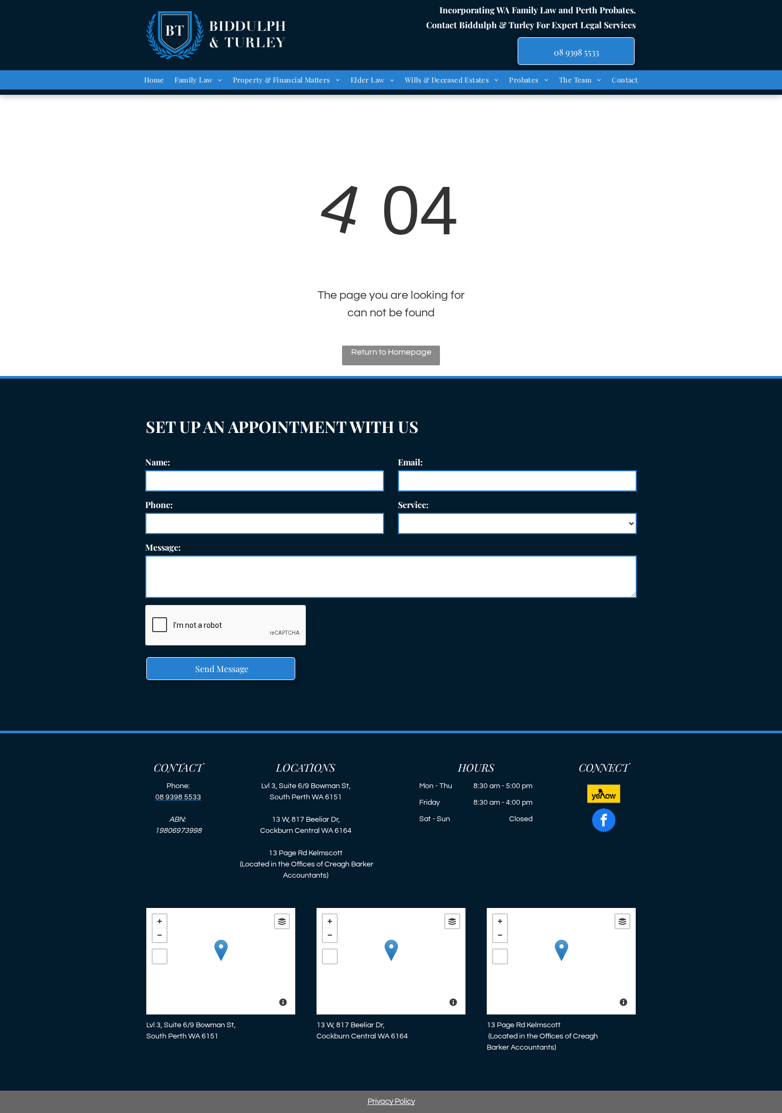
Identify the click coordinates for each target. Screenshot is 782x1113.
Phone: (159, 504)
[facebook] (603, 821)
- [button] (160, 935)
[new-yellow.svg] (603, 801)
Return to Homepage (391, 352)
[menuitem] (154, 79)
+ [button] (160, 921)
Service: (413, 504)
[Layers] (282, 921)
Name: (157, 462)
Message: (163, 547)
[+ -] (220, 961)
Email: (410, 462)
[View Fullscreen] (160, 956)
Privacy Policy (391, 1102)
